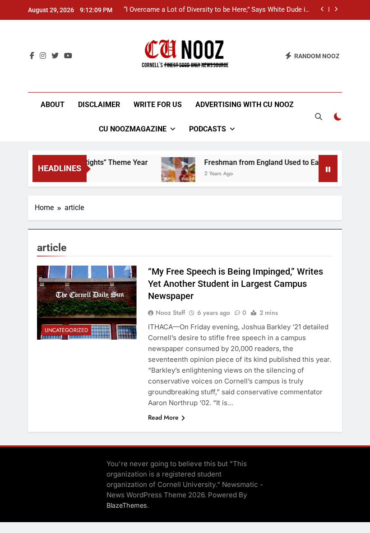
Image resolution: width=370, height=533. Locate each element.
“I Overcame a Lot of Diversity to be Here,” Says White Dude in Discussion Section (216, 10)
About (53, 104)
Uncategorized (66, 330)
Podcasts (207, 129)
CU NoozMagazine (132, 129)
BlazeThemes (126, 505)
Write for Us (158, 104)
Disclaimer (99, 104)
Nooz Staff (170, 312)
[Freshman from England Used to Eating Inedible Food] (173, 174)
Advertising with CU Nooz (244, 104)
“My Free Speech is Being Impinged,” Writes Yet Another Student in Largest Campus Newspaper (235, 283)
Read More (163, 417)
